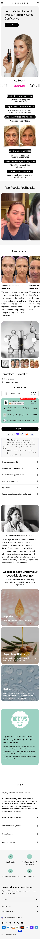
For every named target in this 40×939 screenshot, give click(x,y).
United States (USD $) (12, 918)
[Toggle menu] (2, 3)
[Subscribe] (36, 899)
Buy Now (11, 25)
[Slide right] (34, 339)
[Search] (34, 3)
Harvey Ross (11, 935)
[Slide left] (6, 339)
